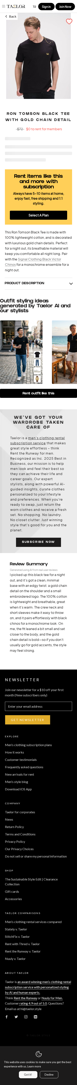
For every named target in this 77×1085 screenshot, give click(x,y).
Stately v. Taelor (16, 929)
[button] (69, 21)
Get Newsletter (27, 720)
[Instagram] (26, 1016)
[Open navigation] (3, 6)
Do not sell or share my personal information (36, 856)
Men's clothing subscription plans (28, 745)
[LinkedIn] (35, 1016)
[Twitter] (16, 1016)
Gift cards (12, 891)
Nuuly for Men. (52, 998)
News (9, 819)
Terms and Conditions (20, 834)
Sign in (46, 6)
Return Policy (14, 827)
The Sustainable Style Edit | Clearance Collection (31, 881)
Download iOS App (18, 789)
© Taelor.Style (38, 1035)
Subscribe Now (38, 542)
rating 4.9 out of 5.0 (33, 1003)
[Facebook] (6, 1016)
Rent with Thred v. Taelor (22, 944)
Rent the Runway (25, 998)
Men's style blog (16, 782)
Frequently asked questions (24, 767)
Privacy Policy (15, 841)
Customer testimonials (21, 759)
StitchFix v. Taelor (17, 936)
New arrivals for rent (19, 774)
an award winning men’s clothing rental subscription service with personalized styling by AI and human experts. (38, 987)
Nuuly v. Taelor (15, 959)
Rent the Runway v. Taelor (23, 951)
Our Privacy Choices (19, 849)
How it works (14, 752)
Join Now (65, 6)
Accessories (13, 899)
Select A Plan (39, 215)
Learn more (34, 1066)
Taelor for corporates (20, 812)
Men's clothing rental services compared (33, 922)
